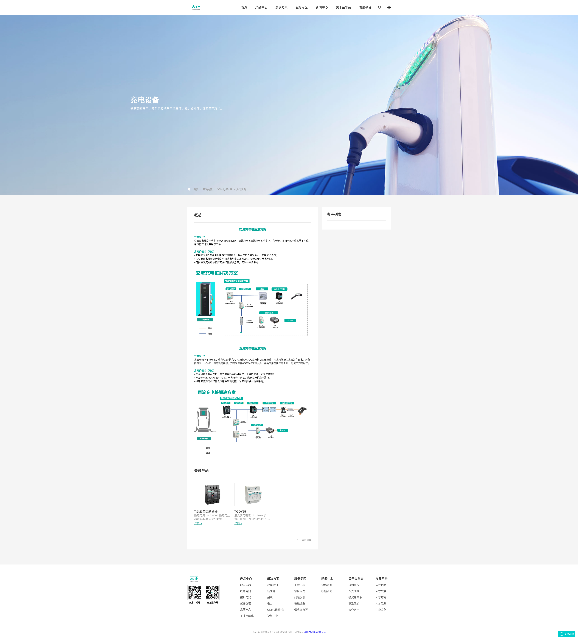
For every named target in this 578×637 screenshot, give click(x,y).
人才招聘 (381, 585)
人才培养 (381, 597)
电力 (270, 603)
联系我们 (353, 603)
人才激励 (381, 603)
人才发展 (381, 591)
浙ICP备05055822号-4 (315, 632)
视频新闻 (326, 591)
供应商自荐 (301, 609)
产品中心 (261, 7)
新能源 (271, 591)
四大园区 (353, 591)
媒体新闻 (326, 585)
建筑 (270, 597)
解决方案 (281, 7)
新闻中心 (322, 7)
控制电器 (245, 597)
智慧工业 (272, 615)
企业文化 (381, 609)
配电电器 (245, 585)
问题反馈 (299, 597)
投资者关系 (355, 597)
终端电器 (245, 591)
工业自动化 (247, 615)
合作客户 (353, 609)
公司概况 (353, 585)
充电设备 (241, 189)
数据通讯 (272, 585)
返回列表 (306, 540)
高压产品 (245, 609)
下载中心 (299, 585)
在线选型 (299, 603)
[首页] (203, 7)
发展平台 (365, 7)
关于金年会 (343, 7)
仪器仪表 (245, 603)
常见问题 (299, 591)
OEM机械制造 (224, 189)
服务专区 (302, 7)
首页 (244, 7)
